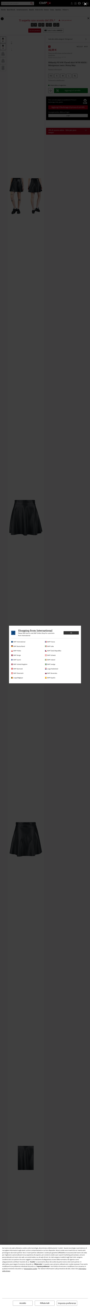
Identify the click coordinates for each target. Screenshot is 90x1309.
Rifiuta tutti (44, 1303)
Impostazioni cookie (30, 1269)
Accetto (22, 1303)
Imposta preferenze (67, 1303)
